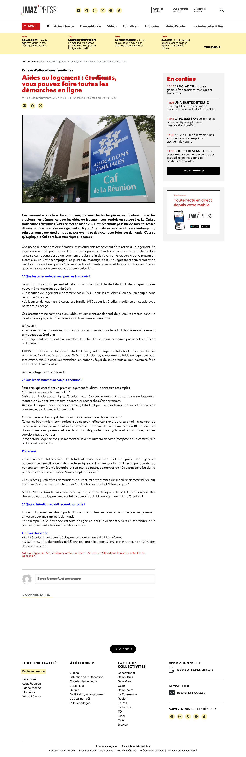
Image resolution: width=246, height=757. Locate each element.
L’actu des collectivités (208, 26)
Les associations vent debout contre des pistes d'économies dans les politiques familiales (190, 156)
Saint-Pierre (125, 690)
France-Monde (90, 26)
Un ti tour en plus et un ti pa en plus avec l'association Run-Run (130, 42)
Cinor (121, 716)
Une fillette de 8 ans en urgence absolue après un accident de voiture (175, 44)
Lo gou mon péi (80, 699)
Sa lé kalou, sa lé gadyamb (87, 694)
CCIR (121, 686)
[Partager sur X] (40, 106)
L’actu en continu (33, 671)
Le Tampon (125, 707)
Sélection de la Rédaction (86, 677)
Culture (74, 690)
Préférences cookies (152, 751)
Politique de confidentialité (182, 751)
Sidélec (123, 725)
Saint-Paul (124, 681)
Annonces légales (158, 10)
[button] (31, 26)
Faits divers (131, 26)
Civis (121, 720)
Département (126, 673)
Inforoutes (152, 26)
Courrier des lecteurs (200, 10)
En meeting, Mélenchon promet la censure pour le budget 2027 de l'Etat (82, 44)
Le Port (122, 703)
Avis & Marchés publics (136, 746)
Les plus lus (77, 686)
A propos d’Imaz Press (62, 751)
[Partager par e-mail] (24, 106)
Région (122, 699)
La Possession (127, 694)
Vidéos (112, 26)
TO (120, 712)
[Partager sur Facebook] (32, 106)
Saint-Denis (125, 677)
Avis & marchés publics (180, 10)
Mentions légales (126, 751)
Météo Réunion (175, 26)
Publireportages (80, 703)
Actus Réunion (64, 26)
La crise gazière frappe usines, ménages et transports (35, 42)
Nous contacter (87, 751)
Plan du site (106, 751)
